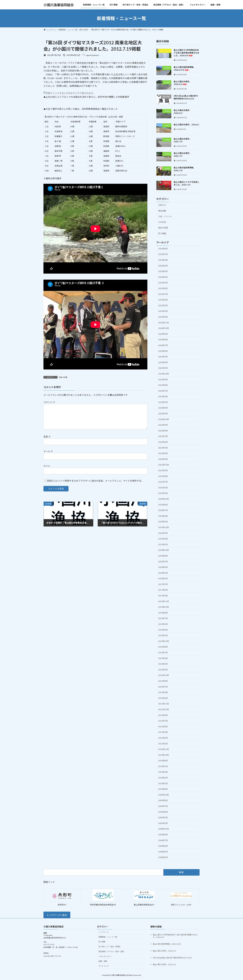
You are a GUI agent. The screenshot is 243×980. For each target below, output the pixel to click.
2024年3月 (163, 368)
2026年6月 (163, 260)
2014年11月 (163, 601)
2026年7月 (163, 254)
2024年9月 (163, 334)
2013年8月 (163, 647)
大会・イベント (165, 216)
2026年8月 (163, 248)
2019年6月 (163, 539)
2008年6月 (163, 846)
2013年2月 (163, 669)
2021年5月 (163, 493)
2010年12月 (163, 749)
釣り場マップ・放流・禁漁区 (110, 947)
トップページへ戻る (57, 915)
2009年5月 (163, 817)
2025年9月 (163, 283)
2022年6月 (163, 442)
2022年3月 (163, 459)
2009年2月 (163, 823)
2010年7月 (163, 766)
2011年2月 (163, 743)
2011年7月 (163, 721)
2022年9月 (163, 425)
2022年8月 (163, 430)
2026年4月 (163, 271)
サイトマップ (104, 966)
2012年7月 (163, 687)
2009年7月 (163, 806)
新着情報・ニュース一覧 (108, 937)
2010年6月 (163, 772)
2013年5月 (163, 664)
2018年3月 (163, 578)
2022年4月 (163, 453)
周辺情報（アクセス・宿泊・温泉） (112, 951)
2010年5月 (163, 777)
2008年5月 (163, 851)
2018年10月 (163, 550)
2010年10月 (163, 755)
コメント (49, 402)
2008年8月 (163, 834)
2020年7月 (163, 510)
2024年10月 (163, 328)
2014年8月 (163, 613)
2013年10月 (163, 641)
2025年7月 (163, 294)
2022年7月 (163, 436)
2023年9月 (163, 379)
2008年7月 (163, 840)
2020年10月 (163, 499)
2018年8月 (163, 556)
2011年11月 (163, 704)
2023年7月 (163, 391)
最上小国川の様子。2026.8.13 (164, 964)
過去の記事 (63, 377)
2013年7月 (163, 652)
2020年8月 (163, 504)
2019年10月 (163, 527)
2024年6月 (163, 351)
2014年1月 (163, 635)
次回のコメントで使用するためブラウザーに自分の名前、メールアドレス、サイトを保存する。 (95, 480)
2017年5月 (163, 595)
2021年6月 (163, 487)
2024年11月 (163, 322)
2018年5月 (163, 573)
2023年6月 (163, 396)
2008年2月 (163, 857)
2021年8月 (163, 476)
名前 (47, 436)
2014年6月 (163, 624)
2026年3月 (163, 277)
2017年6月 (163, 590)
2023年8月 (163, 385)
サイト (46, 466)
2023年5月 (163, 402)
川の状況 (162, 222)
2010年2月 (163, 789)
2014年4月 (163, 630)
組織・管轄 (103, 961)
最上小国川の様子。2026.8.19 (182, 82)
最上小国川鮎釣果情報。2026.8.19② (167, 944)
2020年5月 (163, 522)
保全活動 (162, 211)
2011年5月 (163, 732)
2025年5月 (163, 305)
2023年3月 (163, 413)
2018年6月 (163, 567)
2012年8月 (163, 681)
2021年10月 (163, 465)
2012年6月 (163, 692)
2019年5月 (163, 544)
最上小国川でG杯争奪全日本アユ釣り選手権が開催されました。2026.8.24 (186, 53)
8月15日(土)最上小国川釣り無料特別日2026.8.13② (172, 958)
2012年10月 (163, 675)
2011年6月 (163, 726)
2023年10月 (163, 374)
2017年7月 (163, 584)
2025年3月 (163, 317)
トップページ (104, 932)
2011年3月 (163, 738)
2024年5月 (163, 356)
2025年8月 (163, 288)
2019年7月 (163, 533)
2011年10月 (163, 709)
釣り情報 (162, 233)
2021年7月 (163, 482)
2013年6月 (163, 658)
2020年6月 (163, 516)
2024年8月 (163, 339)
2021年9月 (163, 470)
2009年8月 (163, 800)
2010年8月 (163, 760)
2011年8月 (163, 715)
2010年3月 (163, 783)
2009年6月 (163, 812)
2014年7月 (163, 618)
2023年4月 (163, 408)
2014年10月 (163, 607)
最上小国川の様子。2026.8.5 (186, 124)
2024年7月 (163, 345)
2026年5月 (163, 265)
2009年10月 (163, 795)
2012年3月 (163, 698)
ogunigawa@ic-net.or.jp (52, 956)
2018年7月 (163, 561)
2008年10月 (163, 829)
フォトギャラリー (105, 956)
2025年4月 (163, 311)
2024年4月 (163, 362)
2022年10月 (163, 419)
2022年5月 (163, 448)
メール (48, 451)
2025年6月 (163, 300)
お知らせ (162, 205)
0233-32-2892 (48, 944)
